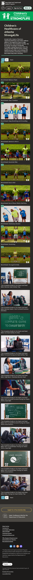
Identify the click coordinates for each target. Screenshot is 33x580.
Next (11, 60)
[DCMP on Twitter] (11, 546)
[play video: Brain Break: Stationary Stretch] (15, 221)
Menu (26, 8)
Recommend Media (7, 541)
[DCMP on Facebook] (14, 546)
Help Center (5, 526)
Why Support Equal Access (9, 538)
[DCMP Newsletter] (21, 546)
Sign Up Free (18, 8)
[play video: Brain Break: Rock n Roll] (15, 180)
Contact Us (5, 528)
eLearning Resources (8, 535)
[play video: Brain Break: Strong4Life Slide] (15, 262)
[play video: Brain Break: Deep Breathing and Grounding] (15, 119)
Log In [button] (9, 8)
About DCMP (6, 531)
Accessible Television (8, 530)
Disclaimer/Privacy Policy (7, 571)
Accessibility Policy (6, 573)
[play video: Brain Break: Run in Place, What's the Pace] (15, 201)
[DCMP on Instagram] (17, 546)
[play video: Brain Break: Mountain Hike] (15, 160)
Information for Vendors (9, 539)
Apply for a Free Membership (17, 510)
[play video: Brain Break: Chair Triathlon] (15, 98)
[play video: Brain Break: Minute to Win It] (15, 139)
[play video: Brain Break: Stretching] (15, 242)
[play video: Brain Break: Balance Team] (15, 77)
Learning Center (7, 533)
